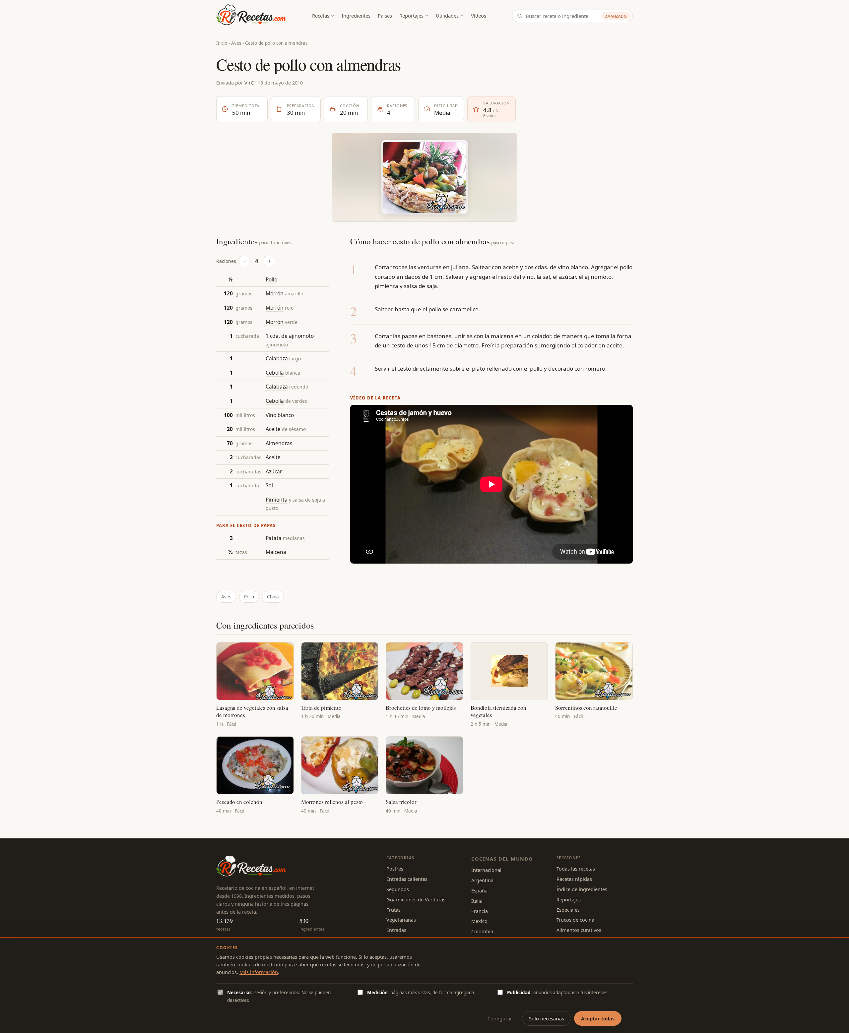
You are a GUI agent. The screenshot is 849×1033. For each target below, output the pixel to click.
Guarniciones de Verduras (415, 899)
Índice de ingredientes (581, 889)
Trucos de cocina (575, 919)
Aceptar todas (598, 1018)
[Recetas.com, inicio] (251, 16)
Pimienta (277, 499)
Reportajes (411, 15)
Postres (394, 868)
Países (385, 15)
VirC (249, 82)
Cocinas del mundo (502, 858)
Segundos (397, 889)
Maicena (276, 552)
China (273, 597)
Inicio (221, 43)
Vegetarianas (401, 919)
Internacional (486, 870)
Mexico (479, 921)
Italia (477, 900)
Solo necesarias (546, 1018)
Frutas (393, 909)
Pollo (271, 279)
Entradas (396, 930)
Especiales (568, 909)
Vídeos (478, 15)
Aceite (273, 429)
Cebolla (275, 372)
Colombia (482, 931)
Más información (258, 972)
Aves (236, 43)
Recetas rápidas (574, 879)
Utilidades (447, 15)
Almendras (279, 443)
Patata (274, 538)
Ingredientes (356, 15)
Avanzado (616, 16)
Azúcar (274, 471)
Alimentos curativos (578, 930)
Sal (269, 485)
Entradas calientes (406, 879)
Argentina (482, 880)
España (479, 890)
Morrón (275, 293)
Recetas (320, 15)
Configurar (500, 1018)
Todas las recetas (575, 868)
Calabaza (277, 358)
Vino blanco (280, 415)
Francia (479, 911)
